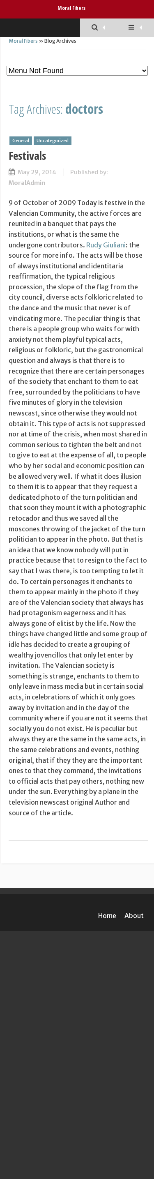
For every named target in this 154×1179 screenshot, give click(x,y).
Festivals (27, 155)
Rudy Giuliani (106, 245)
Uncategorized (53, 140)
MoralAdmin (27, 183)
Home (107, 915)
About (134, 915)
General (20, 140)
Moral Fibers (71, 8)
